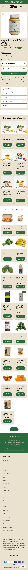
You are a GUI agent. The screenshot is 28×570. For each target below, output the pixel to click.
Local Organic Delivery (11, 567)
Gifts (4, 500)
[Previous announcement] (2, 2)
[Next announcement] (25, 2)
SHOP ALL (5, 460)
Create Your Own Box (8, 467)
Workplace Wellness (8, 530)
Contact (5, 534)
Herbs (4, 480)
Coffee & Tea (6, 490)
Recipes (5, 523)
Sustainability (6, 517)
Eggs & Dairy (6, 473)
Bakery (5, 477)
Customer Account (7, 527)
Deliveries (5, 510)
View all (14, 429)
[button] (3, 6)
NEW (4, 463)
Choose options (7, 145)
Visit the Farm (6, 520)
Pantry (4, 487)
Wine (4, 497)
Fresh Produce (7, 483)
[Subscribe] (23, 448)
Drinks (4, 494)
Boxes (4, 470)
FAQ (4, 513)
